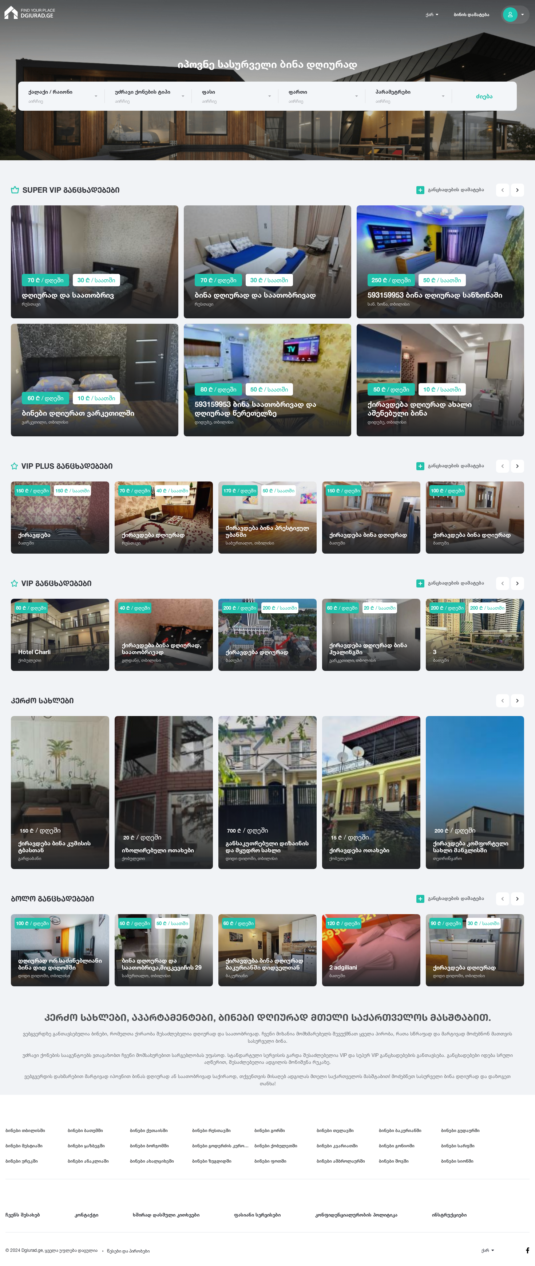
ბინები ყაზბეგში (86, 1145)
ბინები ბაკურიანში (400, 1130)
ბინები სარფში (458, 1145)
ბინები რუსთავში (211, 1130)
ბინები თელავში (335, 1130)
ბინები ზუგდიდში (211, 1161)
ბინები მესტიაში (24, 1145)
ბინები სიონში (457, 1161)
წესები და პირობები (128, 1251)
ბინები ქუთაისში (149, 1130)
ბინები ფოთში (270, 1161)
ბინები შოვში (394, 1161)
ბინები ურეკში (21, 1161)
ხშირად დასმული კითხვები (166, 1215)
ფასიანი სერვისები (257, 1215)
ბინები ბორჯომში (149, 1145)
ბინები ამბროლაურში (341, 1161)
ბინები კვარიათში (337, 1145)
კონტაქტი (86, 1215)
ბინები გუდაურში (460, 1130)
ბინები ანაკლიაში (88, 1161)
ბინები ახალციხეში (152, 1161)
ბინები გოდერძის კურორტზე (223, 1145)
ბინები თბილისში (25, 1130)
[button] (517, 190)
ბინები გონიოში (397, 1145)
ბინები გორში (269, 1130)
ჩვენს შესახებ (22, 1215)
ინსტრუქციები (449, 1215)
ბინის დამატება (472, 14)
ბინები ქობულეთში (275, 1145)
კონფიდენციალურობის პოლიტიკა (356, 1215)
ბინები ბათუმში (85, 1130)
